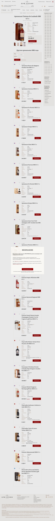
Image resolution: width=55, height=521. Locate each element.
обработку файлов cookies (17, 264)
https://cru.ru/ (17, 261)
